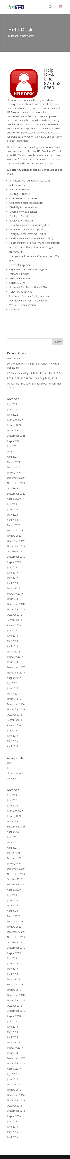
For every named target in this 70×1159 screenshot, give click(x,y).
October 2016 (14, 714)
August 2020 (14, 498)
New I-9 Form (14, 358)
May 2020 (12, 514)
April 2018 (12, 646)
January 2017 (14, 698)
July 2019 (12, 567)
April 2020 (12, 520)
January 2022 (14, 425)
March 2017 (13, 693)
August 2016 (14, 725)
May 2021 (12, 451)
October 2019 (14, 551)
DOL (9, 762)
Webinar (11, 778)
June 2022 (12, 414)
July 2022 (12, 409)
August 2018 (14, 625)
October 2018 (14, 614)
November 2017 (16, 672)
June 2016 (12, 735)
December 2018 (16, 604)
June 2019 (12, 572)
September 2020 (16, 493)
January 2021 (14, 472)
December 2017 (16, 667)
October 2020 (14, 488)
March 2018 (13, 651)
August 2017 (14, 677)
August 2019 (14, 562)
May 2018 (12, 641)
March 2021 (13, 462)
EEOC (10, 768)
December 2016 (16, 704)
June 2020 (12, 509)
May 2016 (12, 741)
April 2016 (12, 746)
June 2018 (12, 635)
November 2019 (16, 546)
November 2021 (16, 430)
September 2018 (16, 620)
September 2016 (16, 720)
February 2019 (15, 593)
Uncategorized (15, 773)
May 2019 (12, 577)
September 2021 (16, 435)
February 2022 (15, 419)
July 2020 (12, 504)
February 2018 (15, 656)
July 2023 (12, 404)
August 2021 (14, 441)
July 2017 (12, 683)
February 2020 (15, 530)
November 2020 (16, 483)
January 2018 (14, 662)
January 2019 (14, 599)
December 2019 (16, 541)
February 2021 (15, 467)
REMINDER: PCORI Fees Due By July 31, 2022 (32, 378)
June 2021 (12, 446)
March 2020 (13, 525)
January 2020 (14, 535)
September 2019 (16, 556)
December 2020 (16, 477)
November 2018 (16, 609)
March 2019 (13, 588)
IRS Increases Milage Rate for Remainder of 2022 (34, 373)
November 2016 (16, 709)
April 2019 (12, 583)
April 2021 (12, 456)
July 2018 (12, 630)
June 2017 (12, 688)
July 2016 (12, 730)
